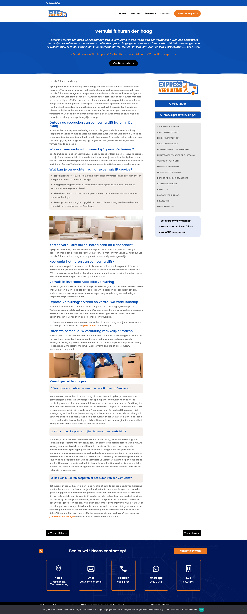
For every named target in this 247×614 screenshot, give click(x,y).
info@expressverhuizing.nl (179, 115)
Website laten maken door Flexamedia (103, 605)
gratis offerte (89, 325)
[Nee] (243, 609)
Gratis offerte (122, 63)
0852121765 (179, 103)
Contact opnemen (190, 550)
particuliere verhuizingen (61, 516)
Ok (201, 609)
